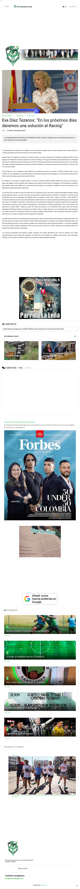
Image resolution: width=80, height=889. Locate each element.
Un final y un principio (14, 356)
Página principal (22, 868)
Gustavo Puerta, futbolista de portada (19, 422)
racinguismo (20, 116)
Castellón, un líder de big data (19, 733)
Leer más (7, 635)
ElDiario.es (15, 755)
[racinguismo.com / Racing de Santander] (22, 7)
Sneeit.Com (43, 885)
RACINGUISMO (7, 116)
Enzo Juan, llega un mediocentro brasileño (25, 682)
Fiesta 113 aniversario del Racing (21, 708)
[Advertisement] (40, 27)
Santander (31, 116)
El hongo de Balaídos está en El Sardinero (25, 656)
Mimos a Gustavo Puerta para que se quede (26, 631)
